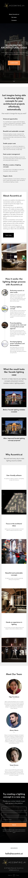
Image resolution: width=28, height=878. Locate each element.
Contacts (14, 20)
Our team (14, 17)
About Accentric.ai (14, 14)
